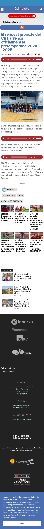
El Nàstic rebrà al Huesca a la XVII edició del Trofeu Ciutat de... (20, 245)
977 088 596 (23, 391)
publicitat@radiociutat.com (22, 405)
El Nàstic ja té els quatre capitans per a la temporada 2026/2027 (36, 245)
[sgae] (22, 338)
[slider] (39, 59)
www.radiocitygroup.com (24, 450)
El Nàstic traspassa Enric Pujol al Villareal (7, 217)
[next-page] (23, 255)
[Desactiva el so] (34, 59)
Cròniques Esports (12, 22)
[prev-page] (21, 255)
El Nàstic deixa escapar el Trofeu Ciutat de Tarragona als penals (7, 245)
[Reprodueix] (4, 59)
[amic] (22, 329)
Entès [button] (22, 523)
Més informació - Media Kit (22, 407)
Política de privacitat (8, 368)
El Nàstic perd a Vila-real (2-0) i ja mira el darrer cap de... (22, 218)
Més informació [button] (9, 518)
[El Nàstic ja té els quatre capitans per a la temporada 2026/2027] (36, 235)
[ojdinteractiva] (22, 352)
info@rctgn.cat (22, 393)
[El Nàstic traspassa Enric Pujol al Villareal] (7, 208)
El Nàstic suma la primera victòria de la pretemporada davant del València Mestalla (36, 221)
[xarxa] (22, 322)
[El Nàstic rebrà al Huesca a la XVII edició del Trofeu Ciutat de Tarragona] (22, 235)
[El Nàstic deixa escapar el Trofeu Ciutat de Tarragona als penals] (7, 235)
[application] (22, 59)
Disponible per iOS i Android (22, 419)
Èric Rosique (7, 54)
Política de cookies (8, 371)
